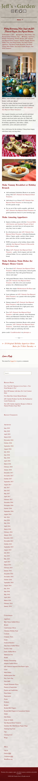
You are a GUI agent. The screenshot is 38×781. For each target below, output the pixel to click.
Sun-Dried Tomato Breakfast (17, 44)
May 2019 (7, 431)
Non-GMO (7, 681)
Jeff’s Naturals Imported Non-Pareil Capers (16, 666)
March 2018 (7, 464)
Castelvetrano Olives (10, 628)
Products (6, 702)
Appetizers (21, 35)
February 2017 (8, 499)
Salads (6, 714)
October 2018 (8, 443)
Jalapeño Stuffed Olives (10, 663)
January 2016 (8, 535)
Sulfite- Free (5, 42)
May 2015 (7, 559)
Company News (8, 637)
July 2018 (7, 452)
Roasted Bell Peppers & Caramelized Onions (17, 711)
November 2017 (8, 476)
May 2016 (7, 523)
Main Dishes (28, 35)
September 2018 (8, 446)
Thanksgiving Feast (9, 729)
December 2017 (8, 473)
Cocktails (6, 634)
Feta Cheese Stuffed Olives (11, 646)
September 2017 (8, 482)
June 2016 (7, 520)
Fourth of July (8, 649)
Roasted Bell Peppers (10, 708)
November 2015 (8, 541)
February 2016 (8, 532)
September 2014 (8, 582)
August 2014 (7, 585)
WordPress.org (8, 759)
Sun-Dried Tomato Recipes (22, 46)
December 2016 (8, 502)
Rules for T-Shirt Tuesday (24, 346)
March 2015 (7, 565)
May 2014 (7, 594)
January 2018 (8, 470)
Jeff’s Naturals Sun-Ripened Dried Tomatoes (17, 108)
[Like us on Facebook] (16, 11)
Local (5, 669)
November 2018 (8, 440)
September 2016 (8, 511)
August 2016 (7, 514)
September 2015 (8, 547)
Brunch (6, 625)
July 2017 (7, 487)
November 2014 (8, 577)
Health (6, 657)
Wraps (6, 738)
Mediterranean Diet (9, 675)
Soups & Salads (8, 720)
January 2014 (8, 606)
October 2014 (8, 580)
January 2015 (8, 571)
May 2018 (7, 458)
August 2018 (7, 449)
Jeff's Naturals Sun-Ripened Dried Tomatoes (17, 39)
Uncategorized (8, 735)
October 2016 (8, 508)
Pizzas (6, 699)
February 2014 (8, 603)
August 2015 (7, 550)
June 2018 (7, 455)
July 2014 (7, 588)
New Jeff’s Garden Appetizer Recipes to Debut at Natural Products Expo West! (18, 405)
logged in (13, 361)
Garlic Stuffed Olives (10, 652)
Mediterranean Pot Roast (25, 288)
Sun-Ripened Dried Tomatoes (12, 723)
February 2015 (8, 568)
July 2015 (7, 553)
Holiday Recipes (19, 38)
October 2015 (8, 544)
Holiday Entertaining (8, 38)
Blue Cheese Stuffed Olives (12, 622)
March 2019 (7, 437)
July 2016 (7, 517)
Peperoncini (7, 696)
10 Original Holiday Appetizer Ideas (18, 343)
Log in (6, 750)
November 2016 (8, 505)
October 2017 (8, 479)
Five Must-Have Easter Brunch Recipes (15, 396)
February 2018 (8, 467)
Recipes (32, 40)
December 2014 (8, 574)
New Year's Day (8, 678)
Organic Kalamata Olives (11, 684)
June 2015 (7, 556)
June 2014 (7, 591)
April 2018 (7, 461)
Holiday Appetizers (28, 37)
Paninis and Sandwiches (11, 690)
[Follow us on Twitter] (20, 11)
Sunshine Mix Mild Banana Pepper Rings (16, 726)
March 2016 (7, 529)
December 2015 (8, 538)
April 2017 (7, 496)
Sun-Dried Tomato (15, 42)
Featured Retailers (9, 643)
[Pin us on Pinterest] (24, 11)
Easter (6, 640)
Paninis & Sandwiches (10, 687)
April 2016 (7, 526)
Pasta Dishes (7, 693)
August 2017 (7, 485)
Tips (18, 37)
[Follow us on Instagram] (12, 11)
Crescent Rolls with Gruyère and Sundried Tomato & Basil (21, 223)
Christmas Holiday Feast (11, 631)
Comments (8, 756)
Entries (7, 753)
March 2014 (7, 600)
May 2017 (7, 493)
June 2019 (7, 428)
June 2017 (7, 490)
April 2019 (7, 434)
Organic (27, 40)
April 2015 (7, 562)
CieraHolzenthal (15, 332)
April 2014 (7, 597)
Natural (22, 40)
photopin (26, 332)
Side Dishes (7, 717)
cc (30, 332)
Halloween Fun (8, 655)
